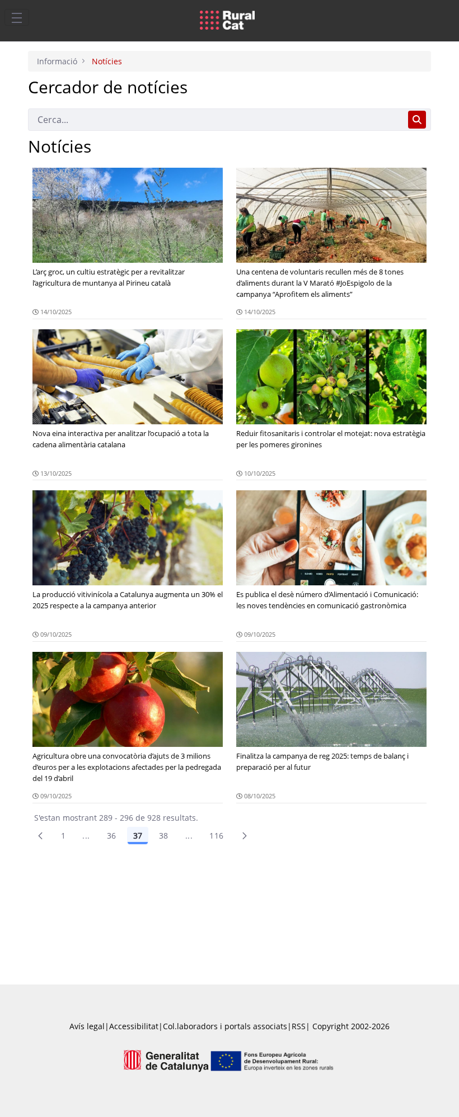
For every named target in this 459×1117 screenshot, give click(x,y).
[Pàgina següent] (245, 836)
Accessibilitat (133, 1026)
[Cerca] (417, 120)
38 (163, 835)
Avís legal (87, 1026)
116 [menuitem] (216, 835)
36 (111, 835)
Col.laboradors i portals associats (225, 1026)
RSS (299, 1026)
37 (137, 835)
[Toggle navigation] (16, 17)
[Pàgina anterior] (40, 836)
